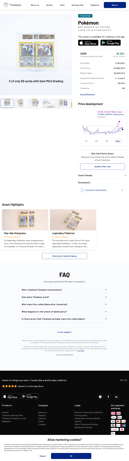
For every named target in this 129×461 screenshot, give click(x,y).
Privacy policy (81, 415)
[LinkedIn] (116, 397)
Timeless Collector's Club (14, 418)
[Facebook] (108, 397)
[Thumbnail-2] (35, 103)
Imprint (78, 421)
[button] (115, 5)
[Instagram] (100, 397)
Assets (5, 412)
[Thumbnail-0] (7, 103)
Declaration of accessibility (87, 418)
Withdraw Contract (83, 427)
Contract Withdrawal (64, 354)
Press (41, 421)
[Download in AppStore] (88, 43)
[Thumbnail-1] (21, 103)
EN (125, 380)
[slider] (102, 123)
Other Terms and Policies (86, 424)
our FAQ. (80, 350)
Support (42, 415)
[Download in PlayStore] (110, 43)
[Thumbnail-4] (63, 103)
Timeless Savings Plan (12, 415)
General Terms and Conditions (89, 412)
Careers (42, 418)
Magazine (6, 421)
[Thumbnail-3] (49, 103)
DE (121, 380)
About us (42, 412)
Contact (42, 424)
